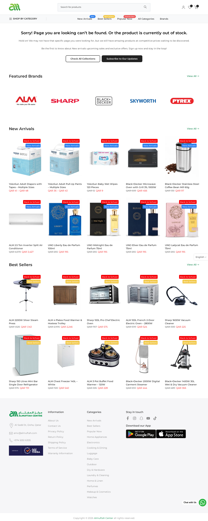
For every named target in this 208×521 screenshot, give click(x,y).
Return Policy (55, 436)
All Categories (146, 18)
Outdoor (92, 464)
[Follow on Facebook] (128, 418)
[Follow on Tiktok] (155, 418)
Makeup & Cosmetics (99, 491)
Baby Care (93, 458)
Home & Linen (95, 480)
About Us (53, 420)
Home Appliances (97, 436)
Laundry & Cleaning (98, 475)
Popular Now (126, 18)
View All (191, 76)
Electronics (93, 442)
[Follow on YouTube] (148, 418)
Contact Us (54, 425)
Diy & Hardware (96, 469)
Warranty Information (60, 453)
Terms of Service (57, 447)
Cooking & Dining (97, 447)
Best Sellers (106, 18)
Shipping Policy (57, 442)
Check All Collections (83, 58)
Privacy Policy (56, 431)
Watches (92, 497)
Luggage (92, 453)
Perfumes (92, 486)
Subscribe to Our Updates (122, 58)
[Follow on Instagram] (134, 418)
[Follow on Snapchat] (141, 418)
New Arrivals (85, 18)
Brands (164, 18)
